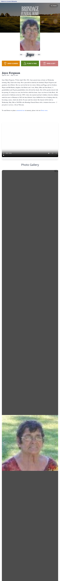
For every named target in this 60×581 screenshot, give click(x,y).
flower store (44, 110)
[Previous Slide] (4, 443)
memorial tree (21, 110)
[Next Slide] (56, 443)
